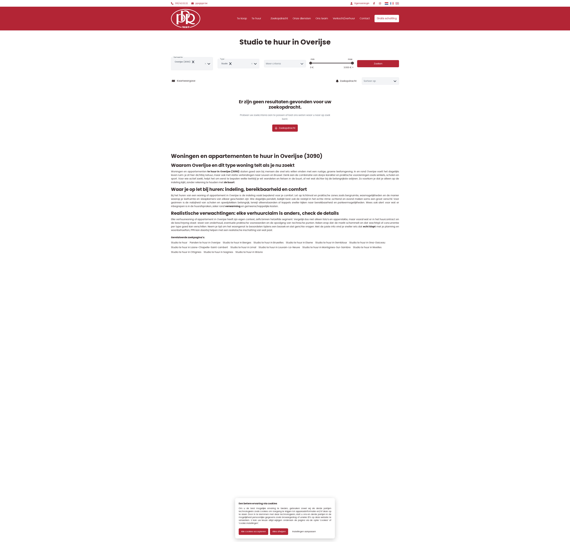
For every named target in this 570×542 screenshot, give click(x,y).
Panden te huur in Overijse (205, 242)
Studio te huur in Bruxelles (269, 242)
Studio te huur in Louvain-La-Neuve (279, 247)
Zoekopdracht (348, 81)
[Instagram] (380, 3)
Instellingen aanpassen (304, 531)
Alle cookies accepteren (253, 531)
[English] (397, 3)
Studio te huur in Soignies (218, 252)
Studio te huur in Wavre (249, 252)
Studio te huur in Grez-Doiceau (367, 242)
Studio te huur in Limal (243, 247)
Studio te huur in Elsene (299, 242)
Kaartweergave (186, 80)
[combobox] (192, 63)
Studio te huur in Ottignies (186, 252)
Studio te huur (179, 242)
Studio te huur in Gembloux (331, 242)
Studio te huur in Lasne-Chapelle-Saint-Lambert (199, 247)
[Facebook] (374, 3)
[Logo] (190, 18)
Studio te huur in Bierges (237, 242)
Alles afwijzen (279, 531)
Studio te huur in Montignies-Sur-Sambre (326, 247)
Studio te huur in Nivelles (367, 247)
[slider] (310, 63)
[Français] (392, 3)
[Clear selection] (205, 63)
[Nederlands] (386, 3)
